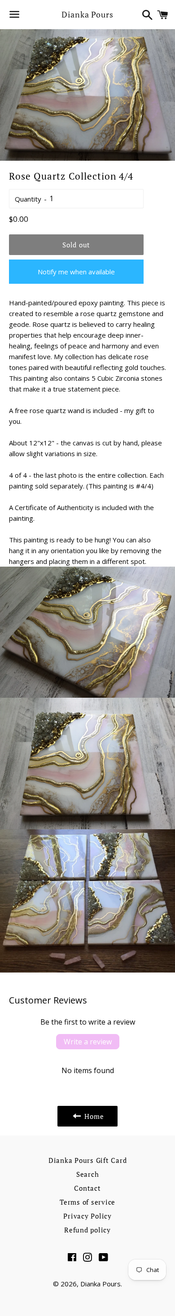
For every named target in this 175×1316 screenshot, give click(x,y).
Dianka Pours (87, 14)
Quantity (28, 198)
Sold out (76, 244)
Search (87, 1174)
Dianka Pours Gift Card (87, 1160)
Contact (87, 1188)
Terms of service (87, 1201)
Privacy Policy (87, 1215)
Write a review (88, 1042)
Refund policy (87, 1229)
